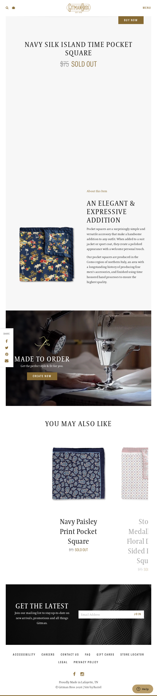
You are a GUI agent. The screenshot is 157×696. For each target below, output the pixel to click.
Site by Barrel (92, 687)
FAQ (88, 654)
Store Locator (132, 654)
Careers (48, 654)
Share (6, 333)
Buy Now (131, 20)
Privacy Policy (86, 662)
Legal (63, 662)
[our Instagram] (82, 674)
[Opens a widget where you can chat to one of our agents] (142, 689)
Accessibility (24, 654)
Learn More (96, 177)
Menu (147, 7)
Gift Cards (105, 654)
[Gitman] (79, 8)
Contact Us (70, 654)
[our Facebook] (74, 674)
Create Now (42, 376)
